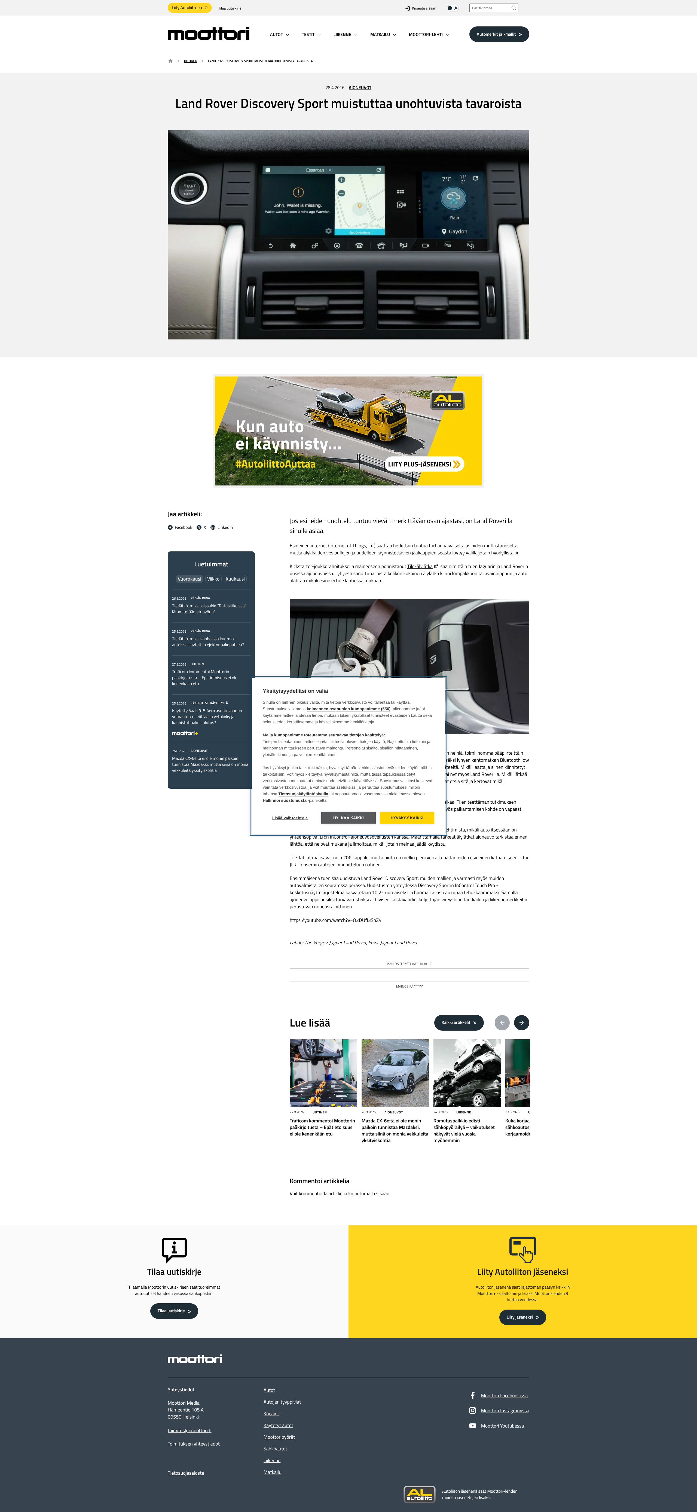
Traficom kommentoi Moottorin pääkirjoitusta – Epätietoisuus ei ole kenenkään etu (204, 678)
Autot (269, 1390)
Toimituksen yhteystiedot (194, 1443)
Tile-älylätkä (420, 566)
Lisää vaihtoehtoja (290, 818)
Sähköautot (275, 1448)
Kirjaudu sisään (424, 8)
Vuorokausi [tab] (189, 578)
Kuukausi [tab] (235, 578)
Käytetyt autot (278, 1425)
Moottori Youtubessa (502, 1425)
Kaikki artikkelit (456, 1022)
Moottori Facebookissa (504, 1395)
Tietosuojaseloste (186, 1473)
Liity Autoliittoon (187, 7)
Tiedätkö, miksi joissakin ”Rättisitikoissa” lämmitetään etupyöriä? (209, 609)
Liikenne (463, 1112)
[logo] (208, 38)
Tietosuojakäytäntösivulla (303, 794)
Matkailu (273, 1472)
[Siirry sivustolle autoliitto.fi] (419, 1494)
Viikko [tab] (213, 578)
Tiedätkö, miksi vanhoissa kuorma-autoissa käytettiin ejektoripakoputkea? (208, 642)
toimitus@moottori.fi (190, 1430)
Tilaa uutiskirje (229, 8)
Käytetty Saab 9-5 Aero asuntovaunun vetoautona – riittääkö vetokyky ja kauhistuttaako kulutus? (207, 717)
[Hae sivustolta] (514, 8)
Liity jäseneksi (520, 1317)
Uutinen (190, 60)
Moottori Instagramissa (505, 1410)
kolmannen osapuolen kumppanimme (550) (349, 709)
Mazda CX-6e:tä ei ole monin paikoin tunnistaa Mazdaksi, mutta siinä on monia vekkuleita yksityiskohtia (210, 764)
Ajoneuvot (360, 87)
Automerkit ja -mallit (496, 34)
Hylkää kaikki (348, 818)
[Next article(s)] (521, 1022)
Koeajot (271, 1413)
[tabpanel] (211, 684)
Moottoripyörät (279, 1437)
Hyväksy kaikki (407, 818)
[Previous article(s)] (502, 1022)
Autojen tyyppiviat (282, 1401)
